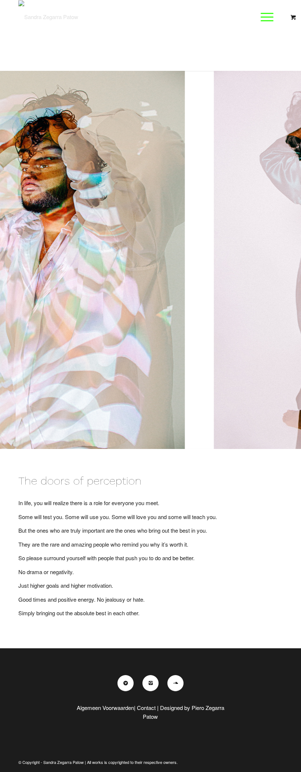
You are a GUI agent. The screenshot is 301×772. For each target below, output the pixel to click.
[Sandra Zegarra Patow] (48, 16)
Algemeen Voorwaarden (105, 707)
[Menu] (263, 16)
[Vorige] (6, 253)
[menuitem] (268, 16)
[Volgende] (294, 253)
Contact (146, 707)
